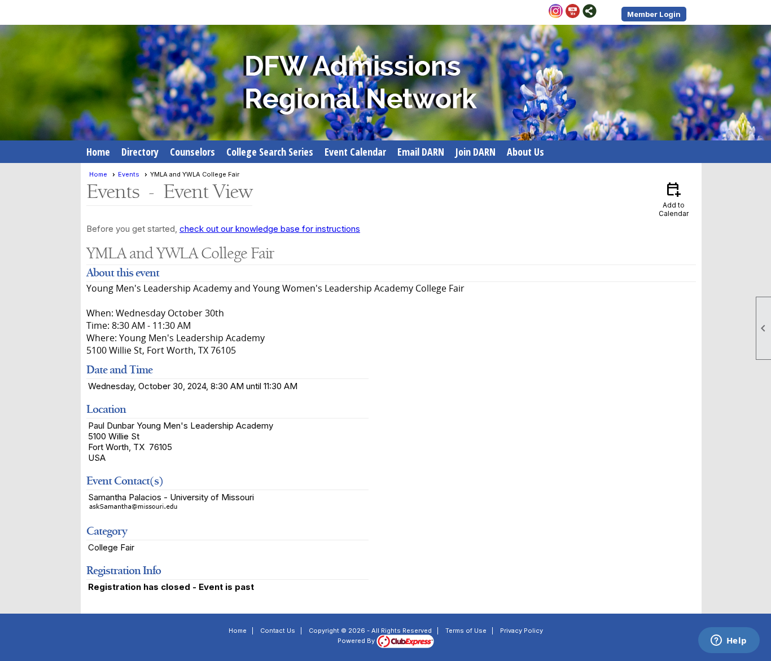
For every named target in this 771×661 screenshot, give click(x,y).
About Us (525, 151)
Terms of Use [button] (466, 630)
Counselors (192, 151)
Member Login (654, 14)
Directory (140, 151)
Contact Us (277, 630)
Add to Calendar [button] (674, 199)
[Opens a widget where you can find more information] (729, 641)
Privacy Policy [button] (521, 630)
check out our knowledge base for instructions (269, 228)
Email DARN (420, 151)
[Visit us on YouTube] (573, 12)
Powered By (357, 641)
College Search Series (269, 151)
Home (98, 151)
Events (128, 174)
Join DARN (475, 151)
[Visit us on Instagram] (556, 12)
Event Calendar (355, 151)
